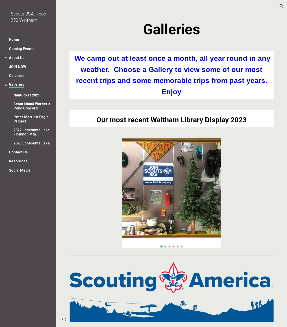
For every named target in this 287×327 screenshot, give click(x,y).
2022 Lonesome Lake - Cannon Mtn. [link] (31, 132)
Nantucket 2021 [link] (26, 95)
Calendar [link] (16, 76)
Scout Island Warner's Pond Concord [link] (31, 106)
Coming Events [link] (22, 49)
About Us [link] (16, 58)
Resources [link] (18, 161)
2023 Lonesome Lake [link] (31, 143)
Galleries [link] (16, 84)
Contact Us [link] (18, 152)
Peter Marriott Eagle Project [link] (31, 119)
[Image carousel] (171, 193)
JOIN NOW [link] (17, 67)
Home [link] (14, 39)
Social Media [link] (19, 170)
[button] (281, 6)
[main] (172, 29)
